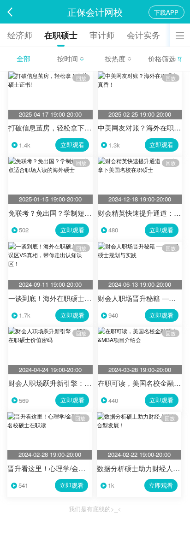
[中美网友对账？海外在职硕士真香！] (140, 75)
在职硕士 (60, 35)
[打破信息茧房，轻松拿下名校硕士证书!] (50, 75)
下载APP (166, 12)
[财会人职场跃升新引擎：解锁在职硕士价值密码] (50, 331)
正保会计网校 (95, 11)
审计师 (101, 35)
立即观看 (72, 144)
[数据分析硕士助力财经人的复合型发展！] (139, 416)
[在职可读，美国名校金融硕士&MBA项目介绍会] (140, 331)
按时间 (68, 58)
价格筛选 (163, 58)
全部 (23, 58)
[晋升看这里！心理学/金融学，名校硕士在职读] (49, 416)
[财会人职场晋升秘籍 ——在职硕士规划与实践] (140, 246)
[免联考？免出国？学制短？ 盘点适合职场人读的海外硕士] (50, 161)
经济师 (19, 35)
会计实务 (143, 35)
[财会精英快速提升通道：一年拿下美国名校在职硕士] (140, 161)
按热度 (116, 58)
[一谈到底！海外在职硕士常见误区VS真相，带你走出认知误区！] (50, 246)
